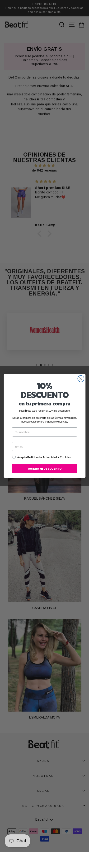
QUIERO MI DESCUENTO (44, 469)
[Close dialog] (81, 378)
